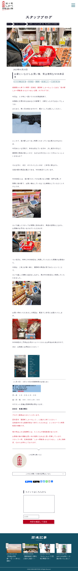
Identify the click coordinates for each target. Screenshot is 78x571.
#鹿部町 (37, 81)
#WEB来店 (30, 81)
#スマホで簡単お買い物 (20, 81)
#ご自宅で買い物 (55, 81)
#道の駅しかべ (45, 81)
